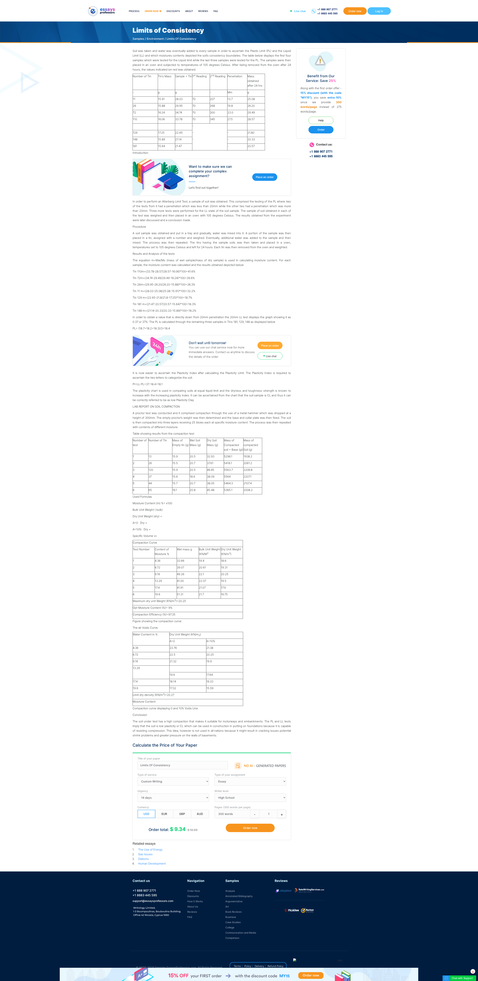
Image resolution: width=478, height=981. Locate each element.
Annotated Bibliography (239, 896)
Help (321, 120)
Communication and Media (240, 932)
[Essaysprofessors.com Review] (309, 890)
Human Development (152, 863)
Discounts (173, 11)
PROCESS (134, 11)
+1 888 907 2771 (327, 9)
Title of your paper (148, 758)
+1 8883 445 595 (327, 13)
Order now (152, 11)
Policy (247, 966)
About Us (192, 906)
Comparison (232, 937)
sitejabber (285, 890)
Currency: (143, 807)
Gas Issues (145, 854)
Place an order (265, 177)
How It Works (195, 901)
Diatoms (143, 859)
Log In (379, 11)
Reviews (203, 11)
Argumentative (234, 901)
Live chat (300, 11)
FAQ (215, 11)
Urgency (142, 791)
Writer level (221, 791)
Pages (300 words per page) (233, 807)
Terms (237, 966)
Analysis (230, 890)
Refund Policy (275, 966)
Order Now (193, 890)
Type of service (146, 774)
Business (230, 917)
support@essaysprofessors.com (153, 900)
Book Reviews (233, 911)
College (229, 927)
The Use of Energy (150, 849)
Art (227, 906)
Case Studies (233, 922)
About (189, 11)
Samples (138, 38)
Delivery (259, 966)
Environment (155, 38)
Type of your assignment (230, 774)
